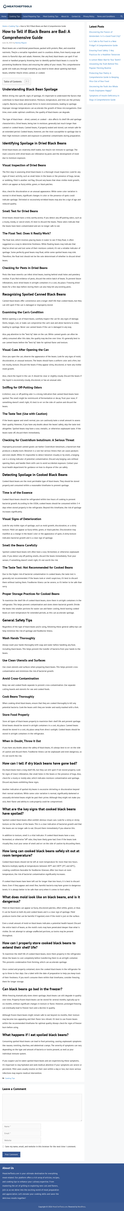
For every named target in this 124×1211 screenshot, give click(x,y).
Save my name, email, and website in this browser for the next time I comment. (40, 1146)
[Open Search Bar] (121, 16)
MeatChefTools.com (60, 1207)
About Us (65, 16)
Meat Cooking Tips (50, 16)
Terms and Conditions (106, 16)
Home (3, 16)
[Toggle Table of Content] (25, 81)
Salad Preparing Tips (31, 16)
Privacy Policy (88, 16)
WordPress (81, 1207)
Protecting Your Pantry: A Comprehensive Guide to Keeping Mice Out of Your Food (104, 77)
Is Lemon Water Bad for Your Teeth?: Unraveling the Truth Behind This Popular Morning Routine (105, 63)
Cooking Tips (14, 16)
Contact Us (76, 16)
